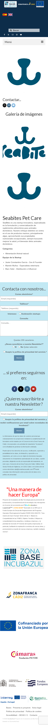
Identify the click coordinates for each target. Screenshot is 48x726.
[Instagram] (9, 105)
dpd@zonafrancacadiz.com (24, 469)
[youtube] (33, 389)
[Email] (13, 105)
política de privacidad (24, 352)
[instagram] (27, 389)
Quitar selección (30, 347)
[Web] (4, 105)
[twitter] (21, 389)
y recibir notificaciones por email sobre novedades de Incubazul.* (24, 422)
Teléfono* (24, 304)
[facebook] (14, 389)
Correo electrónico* (24, 294)
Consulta (24, 318)
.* (26, 352)
